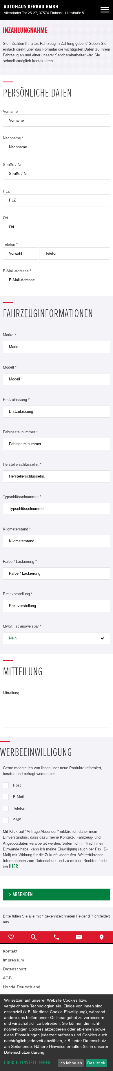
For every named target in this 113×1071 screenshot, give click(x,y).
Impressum (13, 960)
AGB (7, 978)
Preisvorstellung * (17, 594)
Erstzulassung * (16, 399)
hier (13, 866)
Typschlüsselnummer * (22, 497)
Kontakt (10, 951)
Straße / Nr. (12, 164)
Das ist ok (96, 1063)
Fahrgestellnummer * (20, 432)
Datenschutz (15, 969)
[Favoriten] (11, 937)
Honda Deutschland (22, 987)
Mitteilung (11, 693)
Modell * (10, 367)
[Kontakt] (79, 937)
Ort (5, 218)
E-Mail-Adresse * (17, 271)
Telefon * (10, 244)
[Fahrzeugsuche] (34, 937)
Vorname (10, 111)
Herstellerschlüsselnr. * (22, 464)
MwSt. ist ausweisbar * (22, 626)
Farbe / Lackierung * (20, 561)
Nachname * (13, 138)
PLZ (6, 191)
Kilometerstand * (17, 529)
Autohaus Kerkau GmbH (31, 7)
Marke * (9, 335)
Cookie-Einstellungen (27, 1063)
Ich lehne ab (70, 1063)
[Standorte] (101, 937)
